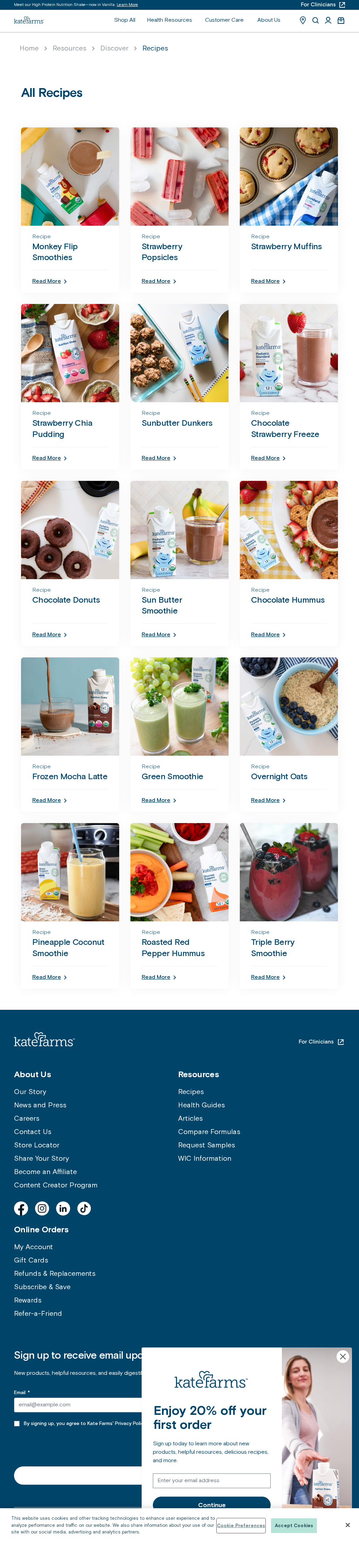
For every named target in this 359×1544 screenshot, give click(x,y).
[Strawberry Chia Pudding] (70, 353)
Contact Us (32, 1132)
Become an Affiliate (45, 1172)
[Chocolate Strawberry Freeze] (289, 353)
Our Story (30, 1091)
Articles (190, 1118)
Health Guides (201, 1105)
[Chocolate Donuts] (70, 530)
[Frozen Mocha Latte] (70, 706)
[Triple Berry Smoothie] (289, 872)
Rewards (27, 1300)
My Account (33, 1247)
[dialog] (179, 1526)
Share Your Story (41, 1158)
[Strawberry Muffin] (289, 176)
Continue (212, 1505)
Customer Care (224, 20)
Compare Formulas (209, 1132)
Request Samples (206, 1145)
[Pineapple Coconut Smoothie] (70, 872)
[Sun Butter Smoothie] (179, 530)
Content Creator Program (55, 1185)
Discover (114, 48)
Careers (26, 1118)
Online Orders (41, 1229)
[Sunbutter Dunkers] (179, 353)
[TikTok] (84, 1208)
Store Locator (36, 1145)
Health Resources (169, 20)
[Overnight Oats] (289, 706)
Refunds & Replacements (54, 1273)
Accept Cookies (294, 1525)
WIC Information (204, 1158)
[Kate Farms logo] (29, 20)
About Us (268, 20)
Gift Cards (31, 1260)
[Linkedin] (63, 1208)
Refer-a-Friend (38, 1313)
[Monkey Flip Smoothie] (70, 176)
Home (29, 48)
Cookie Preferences (241, 1525)
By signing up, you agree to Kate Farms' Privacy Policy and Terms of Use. (106, 1423)
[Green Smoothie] (179, 706)
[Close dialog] (343, 1356)
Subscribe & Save (42, 1287)
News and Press (40, 1105)
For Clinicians (316, 1042)
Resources (69, 48)
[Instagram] (42, 1208)
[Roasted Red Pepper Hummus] (179, 872)
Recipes (191, 1091)
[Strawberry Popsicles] (179, 176)
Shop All (124, 20)
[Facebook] (21, 1208)
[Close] (347, 1525)
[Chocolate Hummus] (289, 530)
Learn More (127, 4)
